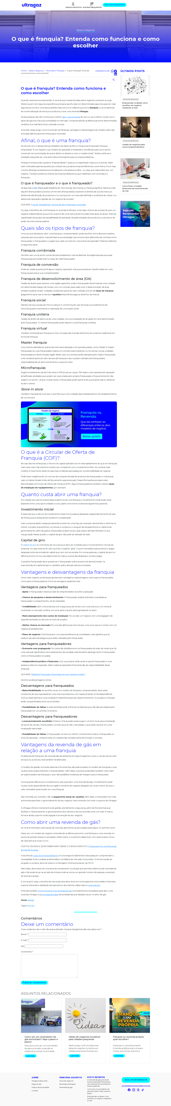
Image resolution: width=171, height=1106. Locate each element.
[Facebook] (129, 1089)
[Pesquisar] (113, 80)
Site (22, 946)
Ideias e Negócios (74, 7)
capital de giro (29, 545)
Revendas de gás (65, 1087)
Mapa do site (36, 1084)
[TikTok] (142, 1089)
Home (23, 71)
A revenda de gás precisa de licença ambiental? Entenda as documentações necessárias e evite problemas (99, 1083)
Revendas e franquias (67, 1084)
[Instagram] (133, 1089)
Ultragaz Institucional (39, 1081)
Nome (24, 934)
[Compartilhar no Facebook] (115, 71)
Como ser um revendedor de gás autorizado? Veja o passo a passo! (98, 1091)
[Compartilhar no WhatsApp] (112, 71)
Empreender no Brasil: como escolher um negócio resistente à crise (99, 1098)
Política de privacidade (40, 1087)
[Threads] (138, 1089)
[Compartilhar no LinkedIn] (115, 74)
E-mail (24, 940)
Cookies (35, 1091)
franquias (30, 906)
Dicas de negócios (66, 1081)
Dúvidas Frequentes (92, 7)
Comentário (27, 952)
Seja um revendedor (115, 5)
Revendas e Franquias (55, 71)
